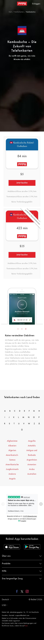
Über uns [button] (6, 556)
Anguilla (32, 441)
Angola (12, 479)
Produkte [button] (6, 563)
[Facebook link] (17, 591)
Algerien (12, 450)
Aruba (32, 469)
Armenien (32, 464)
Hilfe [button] (4, 571)
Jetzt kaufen (22, 183)
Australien (31, 474)
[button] (6, 599)
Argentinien (32, 460)
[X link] (22, 591)
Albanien (12, 446)
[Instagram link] (26, 591)
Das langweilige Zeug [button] (12, 578)
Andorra (12, 474)
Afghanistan (12, 441)
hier (26, 626)
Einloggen (36, 4)
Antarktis (32, 446)
